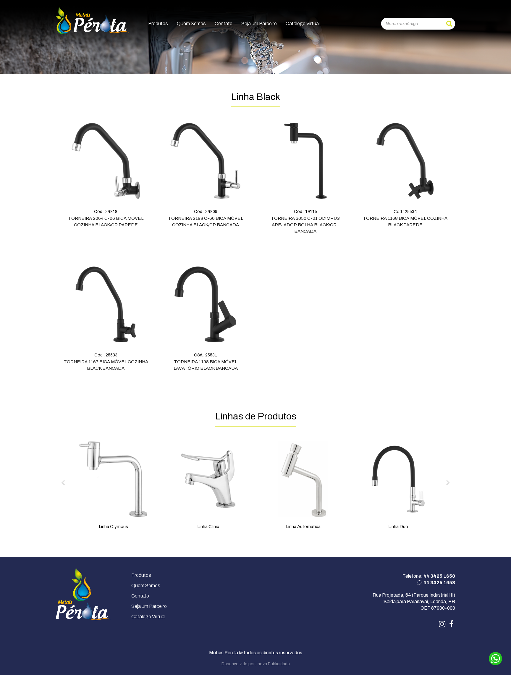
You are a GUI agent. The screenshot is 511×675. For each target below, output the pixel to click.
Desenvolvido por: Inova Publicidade (255, 664)
